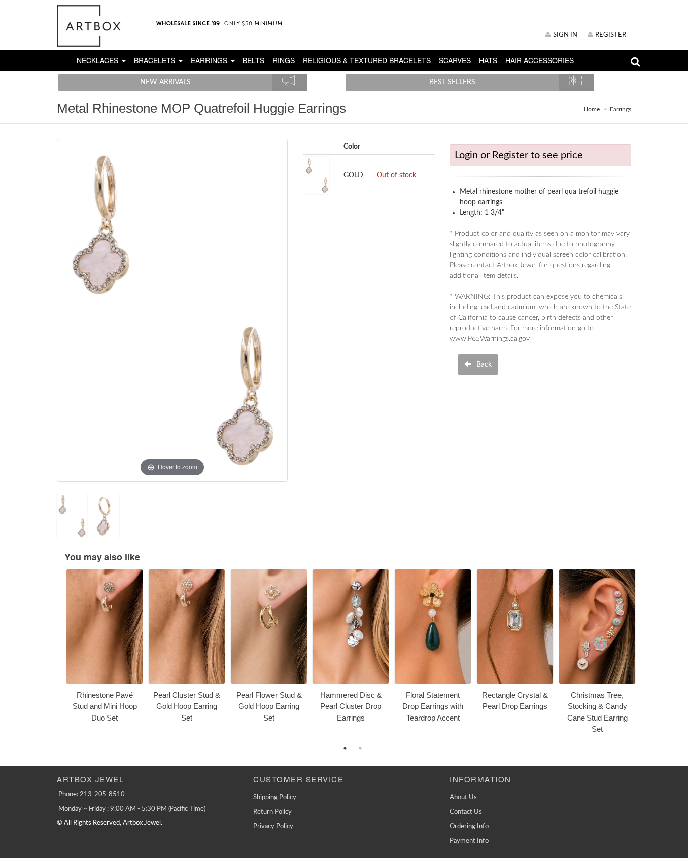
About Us (463, 797)
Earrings (620, 109)
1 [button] (345, 748)
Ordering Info (469, 826)
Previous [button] (58, 657)
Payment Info (469, 841)
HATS (488, 60)
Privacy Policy (273, 826)
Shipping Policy (274, 797)
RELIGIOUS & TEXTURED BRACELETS (367, 60)
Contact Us (466, 812)
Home (592, 109)
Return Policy (272, 812)
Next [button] (646, 657)
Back (483, 364)
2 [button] (360, 748)
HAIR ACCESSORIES (539, 60)
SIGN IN (565, 35)
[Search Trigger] (635, 64)
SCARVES (455, 60)
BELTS (253, 60)
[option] (104, 649)
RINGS (283, 60)
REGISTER (610, 35)
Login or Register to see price (519, 155)
